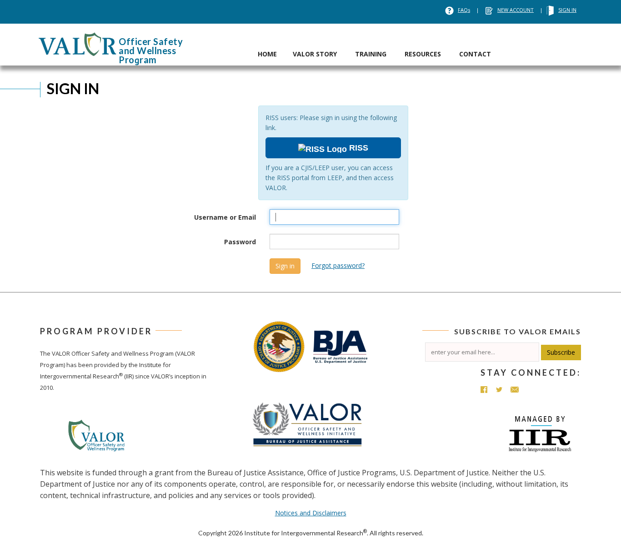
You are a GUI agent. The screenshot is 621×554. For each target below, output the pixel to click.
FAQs (464, 9)
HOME (267, 54)
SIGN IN (567, 9)
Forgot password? (338, 265)
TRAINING (370, 54)
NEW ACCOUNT (515, 9)
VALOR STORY (315, 54)
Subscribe (561, 352)
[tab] (267, 44)
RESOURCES (423, 54)
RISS (357, 147)
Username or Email (225, 217)
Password (240, 241)
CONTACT (475, 54)
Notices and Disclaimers (310, 513)
